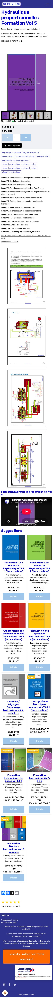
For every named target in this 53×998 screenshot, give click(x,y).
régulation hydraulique (11, 172)
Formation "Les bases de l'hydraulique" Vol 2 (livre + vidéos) (39, 567)
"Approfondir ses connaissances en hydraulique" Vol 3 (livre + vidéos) (13, 635)
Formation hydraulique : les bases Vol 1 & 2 (13, 778)
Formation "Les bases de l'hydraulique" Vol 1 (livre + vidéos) (13, 567)
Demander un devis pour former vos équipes (26, 957)
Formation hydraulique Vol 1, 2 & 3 (39, 778)
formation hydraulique (25, 156)
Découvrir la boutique (9, 241)
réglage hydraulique (31, 152)
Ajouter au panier (12, 145)
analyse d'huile (42, 156)
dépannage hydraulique (11, 152)
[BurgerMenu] (48, 4)
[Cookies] (5, 993)
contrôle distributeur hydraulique (15, 160)
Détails (13, 596)
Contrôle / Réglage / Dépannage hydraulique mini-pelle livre (13, 707)
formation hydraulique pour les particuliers (19, 164)
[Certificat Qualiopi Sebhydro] (33, 972)
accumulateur (8, 156)
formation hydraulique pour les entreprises (19, 168)
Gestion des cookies (27, 995)
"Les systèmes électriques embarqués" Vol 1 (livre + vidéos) (39, 706)
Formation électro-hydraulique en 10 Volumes (13, 848)
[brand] (12, 4)
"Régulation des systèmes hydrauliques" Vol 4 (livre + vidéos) (39, 635)
